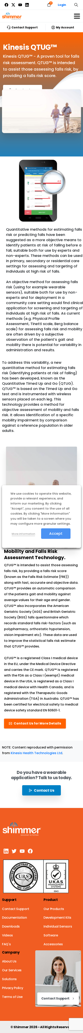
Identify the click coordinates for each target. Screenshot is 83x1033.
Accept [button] (55, 533)
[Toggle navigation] (77, 16)
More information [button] (23, 534)
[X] (13, 5)
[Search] (76, 5)
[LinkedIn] (27, 5)
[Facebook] (6, 5)
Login (62, 5)
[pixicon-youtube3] (22, 850)
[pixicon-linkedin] (6, 850)
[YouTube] (20, 5)
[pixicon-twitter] (14, 850)
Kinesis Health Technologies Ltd (36, 753)
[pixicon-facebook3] (30, 850)
